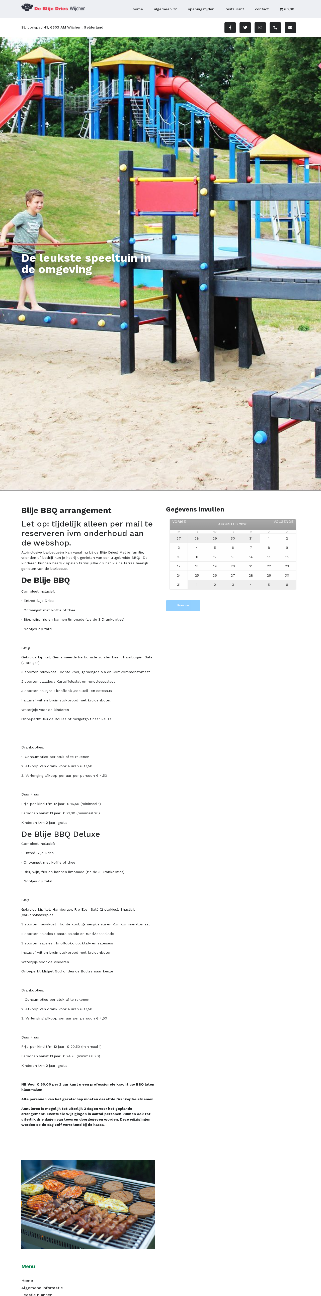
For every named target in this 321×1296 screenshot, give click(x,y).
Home (138, 9)
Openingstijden (201, 9)
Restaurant (234, 9)
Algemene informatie (42, 1287)
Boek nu (183, 605)
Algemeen (163, 9)
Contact (262, 9)
